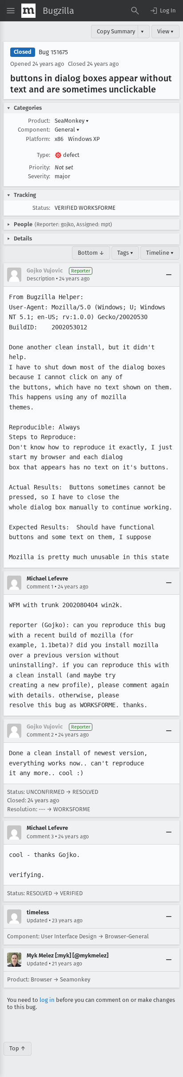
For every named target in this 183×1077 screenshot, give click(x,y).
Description (41, 279)
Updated (37, 920)
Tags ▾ (125, 252)
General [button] (67, 129)
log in (47, 1000)
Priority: (39, 167)
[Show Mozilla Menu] (28, 11)
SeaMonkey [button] (72, 120)
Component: (34, 129)
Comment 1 (40, 587)
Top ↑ (17, 1048)
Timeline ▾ (160, 252)
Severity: (39, 176)
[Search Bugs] (135, 11)
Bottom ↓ (91, 252)
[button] (162, 11)
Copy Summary (116, 31)
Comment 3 (40, 836)
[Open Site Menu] (11, 11)
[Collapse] (169, 275)
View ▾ (165, 31)
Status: (41, 207)
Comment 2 (40, 735)
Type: (43, 155)
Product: (39, 120)
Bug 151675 (53, 52)
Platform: (38, 139)
